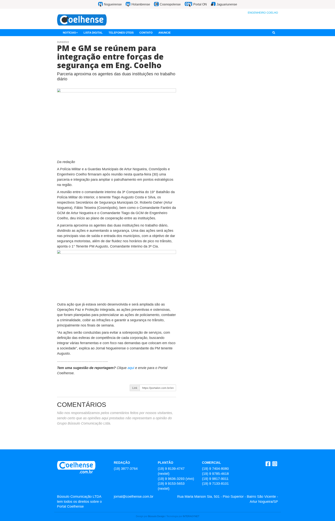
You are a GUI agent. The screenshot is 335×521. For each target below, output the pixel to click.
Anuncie (164, 32)
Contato (146, 32)
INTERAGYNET (191, 516)
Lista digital (93, 32)
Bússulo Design (156, 516)
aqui (131, 368)
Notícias (69, 32)
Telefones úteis (121, 32)
